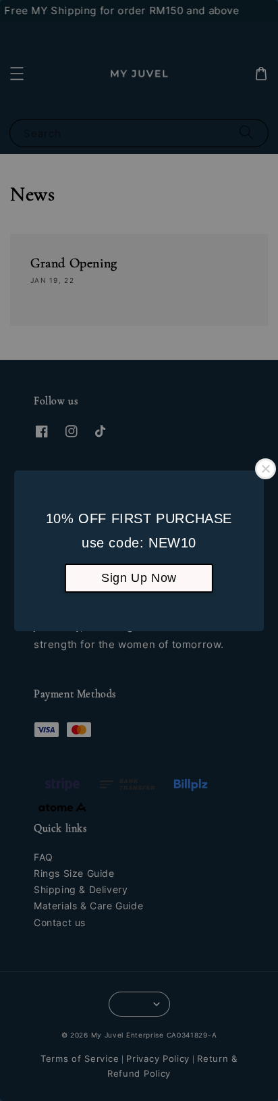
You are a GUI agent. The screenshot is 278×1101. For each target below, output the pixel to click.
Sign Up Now (139, 578)
